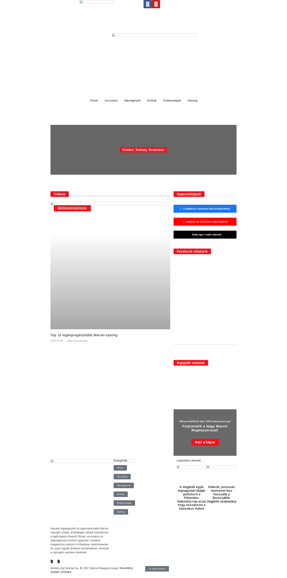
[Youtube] (156, 4)
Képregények (132, 100)
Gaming (192, 100)
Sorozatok (111, 100)
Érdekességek (172, 100)
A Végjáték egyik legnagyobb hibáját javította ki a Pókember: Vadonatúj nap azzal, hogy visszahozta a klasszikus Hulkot (191, 497)
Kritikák (152, 100)
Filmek (94, 100)
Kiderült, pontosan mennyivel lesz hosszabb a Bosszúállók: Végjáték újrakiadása (221, 494)
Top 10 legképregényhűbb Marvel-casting (83, 335)
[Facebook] (148, 4)
